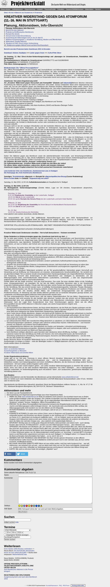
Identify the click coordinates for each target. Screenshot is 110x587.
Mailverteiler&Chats (19, 554)
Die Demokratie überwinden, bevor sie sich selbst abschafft (19, 552)
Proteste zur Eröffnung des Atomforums (20, 32)
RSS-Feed (66, 585)
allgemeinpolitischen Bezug (55, 176)
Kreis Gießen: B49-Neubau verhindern (18, 549)
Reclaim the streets (12, 34)
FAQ (60, 585)
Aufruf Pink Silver (54, 53)
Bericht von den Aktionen (15, 30)
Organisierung (30, 9)
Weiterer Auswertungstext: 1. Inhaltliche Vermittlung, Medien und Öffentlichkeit (33, 40)
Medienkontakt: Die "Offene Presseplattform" (21, 68)
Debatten (60, 9)
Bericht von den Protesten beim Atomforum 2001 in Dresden (27, 49)
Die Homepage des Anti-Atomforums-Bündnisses (23, 173)
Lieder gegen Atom (37, 53)
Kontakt (48, 585)
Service (98, 9)
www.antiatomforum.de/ (70, 377)
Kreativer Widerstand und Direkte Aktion (18, 353)
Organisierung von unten (39, 178)
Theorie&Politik (50, 9)
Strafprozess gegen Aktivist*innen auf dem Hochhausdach (27, 45)
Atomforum (38, 13)
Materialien (89, 9)
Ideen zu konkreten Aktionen (14, 349)
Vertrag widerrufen (78, 585)
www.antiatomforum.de (30, 397)
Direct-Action (5, 9)
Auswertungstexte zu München (15, 351)
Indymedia (67, 83)
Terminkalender (19, 176)
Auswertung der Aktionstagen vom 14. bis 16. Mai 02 (24, 38)
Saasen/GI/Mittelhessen (74, 9)
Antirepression (17, 9)
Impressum (54, 585)
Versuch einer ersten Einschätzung (18, 36)
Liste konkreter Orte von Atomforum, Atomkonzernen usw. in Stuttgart (31, 171)
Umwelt (40, 9)
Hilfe (17, 522)
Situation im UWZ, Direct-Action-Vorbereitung (22, 43)
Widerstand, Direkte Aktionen (16, 41)
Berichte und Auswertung (24, 13)
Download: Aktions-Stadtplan (15, 53)
